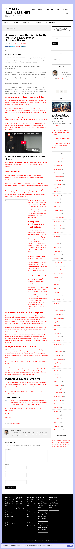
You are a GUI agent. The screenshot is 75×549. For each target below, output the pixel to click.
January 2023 (57, 214)
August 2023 (57, 188)
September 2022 (58, 229)
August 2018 (57, 407)
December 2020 (58, 307)
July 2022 (56, 236)
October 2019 (57, 355)
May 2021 (56, 288)
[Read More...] (59, 125)
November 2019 (58, 351)
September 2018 (58, 404)
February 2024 (58, 165)
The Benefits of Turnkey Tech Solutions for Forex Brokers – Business (61, 145)
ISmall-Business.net (17, 11)
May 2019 (56, 374)
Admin (59, 540)
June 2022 (56, 240)
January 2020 (57, 344)
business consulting (56, 440)
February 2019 (58, 385)
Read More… (60, 78)
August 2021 (57, 277)
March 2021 (57, 296)
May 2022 (56, 243)
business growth (63, 440)
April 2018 (56, 422)
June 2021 (56, 284)
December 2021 (58, 262)
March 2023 (57, 206)
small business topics (63, 446)
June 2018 (56, 415)
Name (7, 464)
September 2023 (58, 184)
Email (7, 472)
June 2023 (56, 195)
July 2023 (56, 191)
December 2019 (58, 348)
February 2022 (58, 255)
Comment (8, 449)
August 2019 (57, 363)
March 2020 (57, 337)
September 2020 (58, 318)
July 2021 (56, 281)
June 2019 (56, 370)
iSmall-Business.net (26, 540)
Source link (8, 417)
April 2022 (56, 247)
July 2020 (56, 325)
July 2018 (56, 411)
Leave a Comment (24, 43)
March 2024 (57, 161)
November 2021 (58, 266)
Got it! (70, 545)
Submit (55, 43)
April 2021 (56, 292)
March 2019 (57, 381)
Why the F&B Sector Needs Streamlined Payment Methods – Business (61, 132)
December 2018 (58, 392)
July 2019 (56, 366)
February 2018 (58, 430)
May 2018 (56, 418)
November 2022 (58, 221)
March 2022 (57, 251)
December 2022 (58, 217)
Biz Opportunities (15, 423)
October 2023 (57, 180)
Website (7, 479)
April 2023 (56, 202)
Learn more (49, 545)
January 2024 (57, 169)
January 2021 (57, 303)
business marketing (61, 442)
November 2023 (58, 176)
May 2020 (56, 329)
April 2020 (56, 333)
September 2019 (58, 359)
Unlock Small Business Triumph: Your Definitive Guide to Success (60, 116)
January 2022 (57, 258)
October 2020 (58, 314)
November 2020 (58, 310)
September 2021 (58, 273)
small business (64, 444)
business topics (58, 444)
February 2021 (58, 299)
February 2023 (58, 210)
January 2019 (57, 389)
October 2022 (57, 225)
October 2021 (57, 269)
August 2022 (57, 232)
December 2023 (58, 173)
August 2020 (57, 322)
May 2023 (56, 199)
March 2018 (57, 426)
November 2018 (58, 396)
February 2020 (58, 340)
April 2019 (56, 377)
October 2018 (57, 400)
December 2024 (58, 158)
